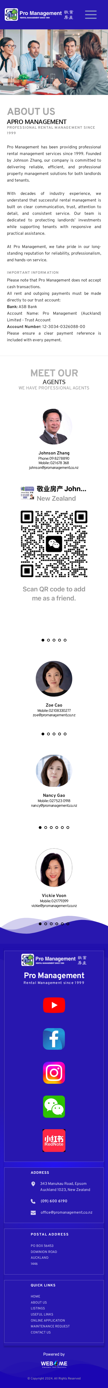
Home (35, 1296)
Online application (48, 1321)
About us (39, 1303)
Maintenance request (50, 1326)
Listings (38, 1308)
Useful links (42, 1314)
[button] (91, 14)
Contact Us (41, 1332)
